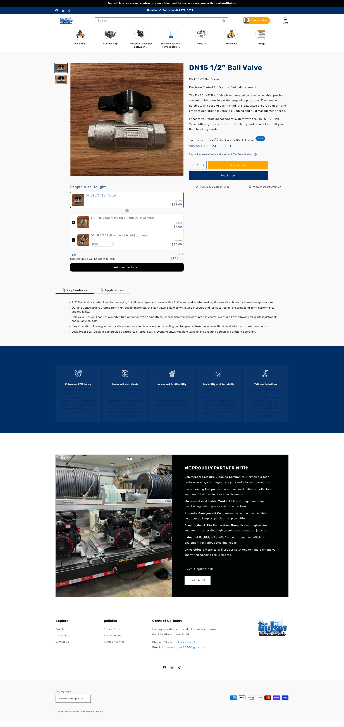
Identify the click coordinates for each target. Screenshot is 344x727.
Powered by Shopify (93, 711)
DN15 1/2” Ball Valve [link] (101, 196)
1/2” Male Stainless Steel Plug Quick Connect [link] (122, 218)
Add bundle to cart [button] (127, 267)
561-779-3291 (184, 642)
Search (60, 629)
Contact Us (62, 642)
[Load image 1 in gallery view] (61, 68)
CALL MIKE (197, 580)
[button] (140, 38)
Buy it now (228, 175)
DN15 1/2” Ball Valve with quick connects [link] (120, 235)
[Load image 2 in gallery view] (61, 79)
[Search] (224, 21)
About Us (61, 635)
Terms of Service (114, 642)
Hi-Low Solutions (73, 711)
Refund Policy (112, 635)
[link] (78, 200)
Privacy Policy (112, 629)
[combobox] (161, 21)
